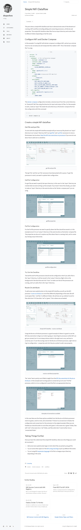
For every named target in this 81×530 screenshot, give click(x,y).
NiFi (42, 467)
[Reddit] (74, 473)
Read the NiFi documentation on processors (53, 135)
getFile (52, 133)
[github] (7, 526)
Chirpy (68, 526)
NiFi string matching (52, 448)
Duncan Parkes (31, 526)
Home (25, 2)
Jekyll (75, 526)
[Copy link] (76, 473)
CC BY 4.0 (39, 473)
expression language (43, 451)
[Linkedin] (69, 473)
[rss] (13, 526)
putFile (60, 133)
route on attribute (36, 293)
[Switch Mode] (4, 526)
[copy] (75, 52)
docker (29, 467)
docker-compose (32, 102)
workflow (47, 467)
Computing (29, 463)
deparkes (8, 15)
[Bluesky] (71, 473)
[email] (10, 526)
